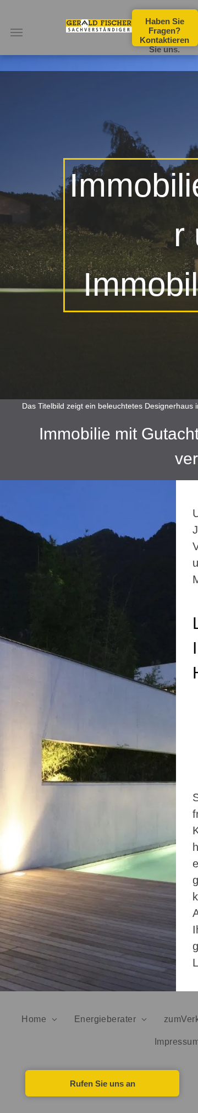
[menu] (17, 32)
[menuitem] (39, 1019)
